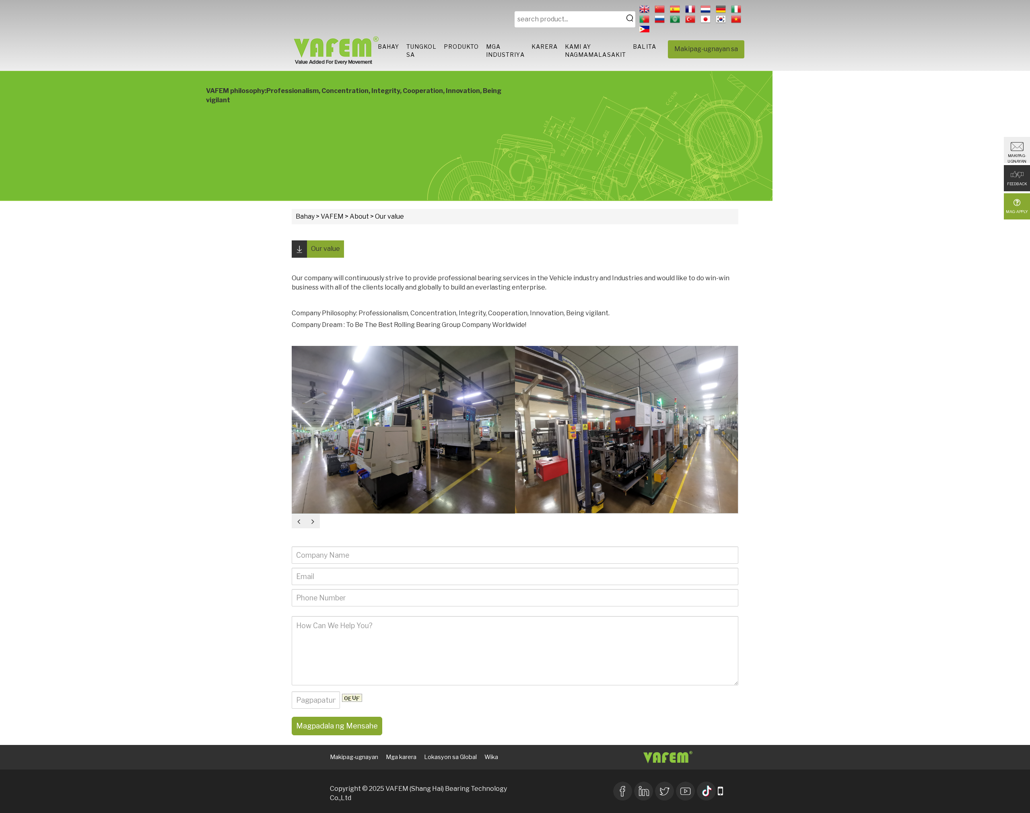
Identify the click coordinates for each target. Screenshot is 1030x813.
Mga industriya (505, 50)
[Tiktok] (706, 790)
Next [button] (313, 521)
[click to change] (352, 698)
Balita (644, 46)
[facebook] (622, 790)
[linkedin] (643, 790)
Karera (544, 46)
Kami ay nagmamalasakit (595, 50)
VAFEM (332, 216)
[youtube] (685, 790)
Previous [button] (299, 521)
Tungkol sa (421, 50)
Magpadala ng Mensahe (337, 725)
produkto (461, 46)
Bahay (389, 46)
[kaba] (664, 790)
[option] (403, 430)
